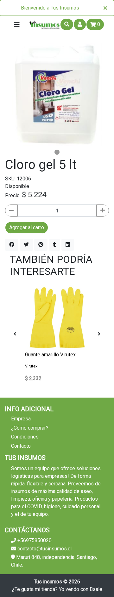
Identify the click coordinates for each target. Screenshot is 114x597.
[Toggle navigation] (17, 24)
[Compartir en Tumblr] (54, 245)
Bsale (96, 589)
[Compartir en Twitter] (26, 245)
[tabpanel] (57, 95)
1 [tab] (57, 152)
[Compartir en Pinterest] (41, 245)
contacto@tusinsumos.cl (44, 549)
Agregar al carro (26, 227)
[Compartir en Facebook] (11, 245)
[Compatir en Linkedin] (67, 245)
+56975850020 (34, 540)
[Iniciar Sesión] (79, 24)
